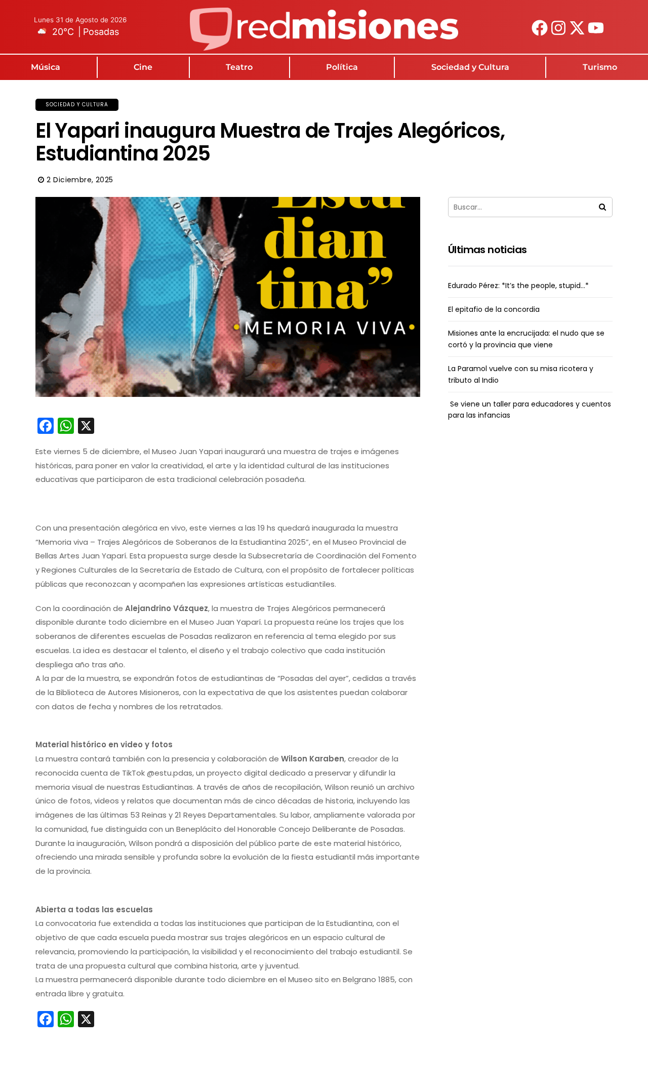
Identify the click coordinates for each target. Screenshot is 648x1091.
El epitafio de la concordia (494, 309)
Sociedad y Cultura (470, 67)
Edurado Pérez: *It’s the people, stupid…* (518, 285)
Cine (143, 67)
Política (342, 67)
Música (45, 67)
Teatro (239, 67)
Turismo (600, 67)
